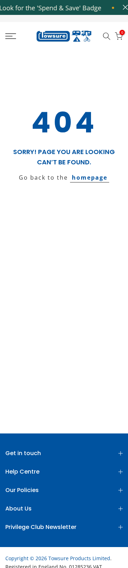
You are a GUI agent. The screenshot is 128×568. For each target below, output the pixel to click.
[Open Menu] (18, 36)
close (123, 7)
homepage (89, 177)
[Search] (107, 36)
